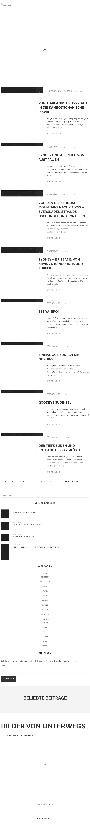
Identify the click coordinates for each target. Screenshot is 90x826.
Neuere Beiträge (14, 482)
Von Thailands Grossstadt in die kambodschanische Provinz (63, 107)
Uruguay (45, 646)
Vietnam (45, 600)
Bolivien (45, 627)
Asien (45, 573)
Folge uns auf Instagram (18, 735)
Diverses (45, 610)
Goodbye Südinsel (55, 402)
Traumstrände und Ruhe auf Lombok (27, 525)
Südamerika (45, 619)
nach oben (43, 818)
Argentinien (45, 622)
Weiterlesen (54, 134)
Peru (45, 641)
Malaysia (45, 591)
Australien (52, 146)
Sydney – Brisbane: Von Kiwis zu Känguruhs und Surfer (61, 263)
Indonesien (45, 577)
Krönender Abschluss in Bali (24, 512)
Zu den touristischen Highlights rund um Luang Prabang (35, 547)
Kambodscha (54, 91)
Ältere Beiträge (71, 482)
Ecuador (45, 636)
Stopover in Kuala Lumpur (23, 537)
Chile (45, 632)
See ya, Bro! (49, 311)
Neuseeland (53, 303)
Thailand (67, 91)
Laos (45, 586)
